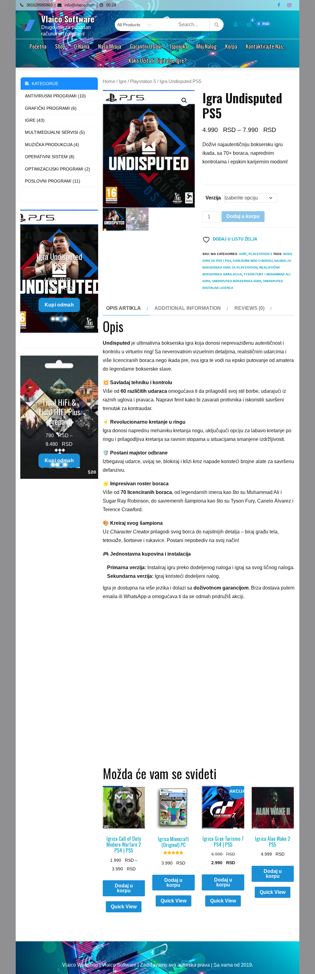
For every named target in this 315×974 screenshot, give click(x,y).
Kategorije (43, 83)
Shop (60, 46)
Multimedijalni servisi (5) (55, 132)
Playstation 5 (143, 81)
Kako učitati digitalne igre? (158, 60)
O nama (82, 46)
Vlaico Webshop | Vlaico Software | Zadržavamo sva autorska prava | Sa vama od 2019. (157, 965)
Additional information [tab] (187, 308)
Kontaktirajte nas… (266, 46)
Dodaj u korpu (243, 216)
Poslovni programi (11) (52, 181)
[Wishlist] (242, 24)
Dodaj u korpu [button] (173, 882)
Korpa (231, 46)
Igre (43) (35, 120)
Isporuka (179, 46)
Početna (38, 46)
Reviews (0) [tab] (249, 308)
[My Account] (235, 24)
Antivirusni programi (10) (55, 95)
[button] (184, 100)
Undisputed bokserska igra (236, 281)
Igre (122, 81)
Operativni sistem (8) (49, 156)
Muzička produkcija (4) (52, 144)
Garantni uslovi (145, 46)
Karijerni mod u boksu (253, 260)
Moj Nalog (206, 46)
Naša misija (109, 46)
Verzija (213, 197)
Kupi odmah (59, 304)
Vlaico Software (67, 19)
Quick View (124, 906)
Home (109, 81)
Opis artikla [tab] (123, 308)
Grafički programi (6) (51, 108)
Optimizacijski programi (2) (57, 168)
